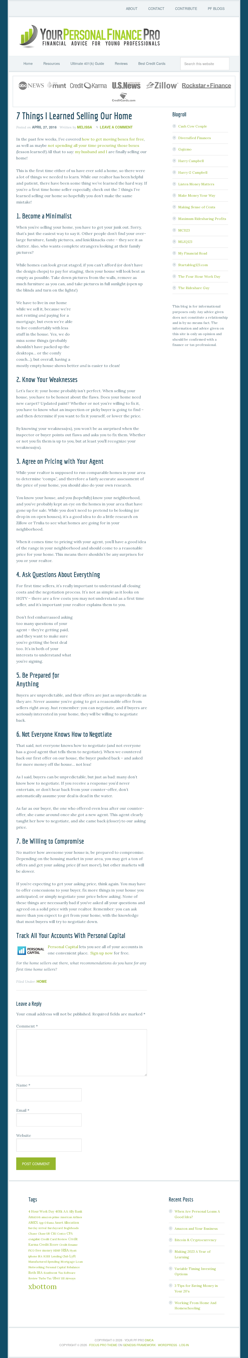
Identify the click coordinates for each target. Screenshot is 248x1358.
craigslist (34, 1239)
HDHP (56, 1250)
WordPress (167, 1345)
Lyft (72, 1256)
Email (22, 1110)
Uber (56, 1278)
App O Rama (46, 1222)
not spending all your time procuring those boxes (93, 145)
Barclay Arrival (37, 1228)
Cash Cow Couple (192, 126)
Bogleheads (71, 1228)
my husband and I (91, 151)
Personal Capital (63, 946)
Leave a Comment (116, 127)
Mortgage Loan (72, 1261)
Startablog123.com (193, 265)
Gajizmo (185, 149)
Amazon (34, 1217)
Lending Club (59, 1256)
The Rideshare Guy (193, 288)
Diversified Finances (194, 138)
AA (65, 1211)
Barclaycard (55, 1228)
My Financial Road (192, 253)
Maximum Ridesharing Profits (202, 219)
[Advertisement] (110, 330)
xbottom (42, 1286)
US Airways (68, 1278)
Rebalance (73, 1267)
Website (23, 1135)
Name (23, 1085)
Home (42, 981)
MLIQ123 (185, 242)
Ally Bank (75, 1211)
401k (58, 1211)
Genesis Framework (139, 1345)
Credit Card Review (54, 1239)
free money (43, 1250)
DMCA (149, 1340)
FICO (31, 1250)
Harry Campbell (191, 161)
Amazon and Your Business (196, 1228)
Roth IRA (35, 1272)
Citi (53, 1233)
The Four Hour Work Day (199, 276)
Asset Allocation (67, 1223)
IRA (40, 1256)
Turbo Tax (45, 1278)
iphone (32, 1256)
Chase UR (44, 1233)
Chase (32, 1233)
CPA (70, 1233)
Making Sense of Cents (196, 207)
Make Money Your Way (196, 195)
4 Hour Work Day (41, 1211)
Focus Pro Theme (103, 1345)
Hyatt (73, 1250)
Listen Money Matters (196, 184)
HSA (65, 1250)
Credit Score (48, 1245)
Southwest (50, 1273)
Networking (36, 1267)
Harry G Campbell (192, 172)
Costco (61, 1233)
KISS (46, 1256)
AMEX (33, 1222)
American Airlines (71, 1217)
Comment (27, 1026)
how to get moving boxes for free (113, 139)
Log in (184, 1345)
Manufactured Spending (44, 1261)
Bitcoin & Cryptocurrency (195, 1240)
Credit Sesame (68, 1244)
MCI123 (184, 230)
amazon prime (50, 1217)
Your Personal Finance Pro (89, 36)
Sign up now (101, 953)
